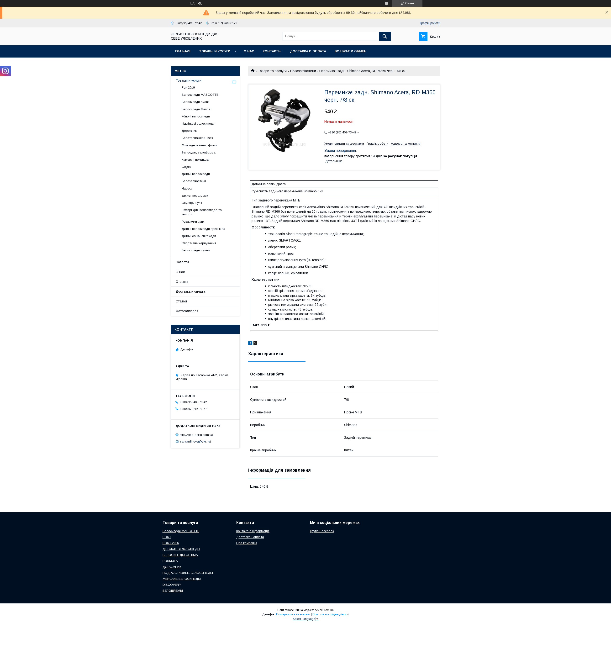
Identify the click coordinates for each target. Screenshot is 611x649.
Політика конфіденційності (330, 614)
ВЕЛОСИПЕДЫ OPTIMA (180, 555)
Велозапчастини (303, 71)
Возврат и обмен (350, 51)
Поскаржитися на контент (293, 614)
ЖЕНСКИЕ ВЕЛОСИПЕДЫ (182, 578)
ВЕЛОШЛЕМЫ (173, 590)
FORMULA (170, 561)
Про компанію (246, 543)
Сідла (186, 167)
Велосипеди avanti (195, 102)
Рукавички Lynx (193, 221)
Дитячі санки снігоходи (199, 236)
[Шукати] (385, 36)
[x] (255, 344)
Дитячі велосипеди (196, 174)
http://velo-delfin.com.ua (196, 434)
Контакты (272, 51)
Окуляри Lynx (192, 203)
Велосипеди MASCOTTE (200, 94)
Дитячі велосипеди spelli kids (203, 229)
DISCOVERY (172, 584)
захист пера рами (195, 195)
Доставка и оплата (308, 51)
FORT (167, 537)
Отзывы (182, 282)
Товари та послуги (272, 71)
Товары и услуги (214, 51)
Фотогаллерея (187, 311)
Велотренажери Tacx (197, 138)
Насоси (187, 188)
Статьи (181, 301)
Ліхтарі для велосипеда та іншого (202, 212)
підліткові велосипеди (198, 123)
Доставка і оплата (250, 537)
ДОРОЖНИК (172, 567)
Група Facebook (322, 531)
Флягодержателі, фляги (199, 145)
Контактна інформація (252, 531)
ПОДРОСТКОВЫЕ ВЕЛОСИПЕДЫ (188, 573)
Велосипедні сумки (196, 250)
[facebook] (250, 344)
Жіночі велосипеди (196, 116)
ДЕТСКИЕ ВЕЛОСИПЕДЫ (181, 549)
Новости (182, 262)
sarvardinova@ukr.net (195, 441)
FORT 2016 (171, 543)
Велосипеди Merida (196, 109)
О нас (249, 51)
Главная (182, 51)
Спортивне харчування (199, 243)
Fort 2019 (188, 87)
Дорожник (189, 130)
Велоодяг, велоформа (199, 152)
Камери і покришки (196, 159)
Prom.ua (328, 610)
